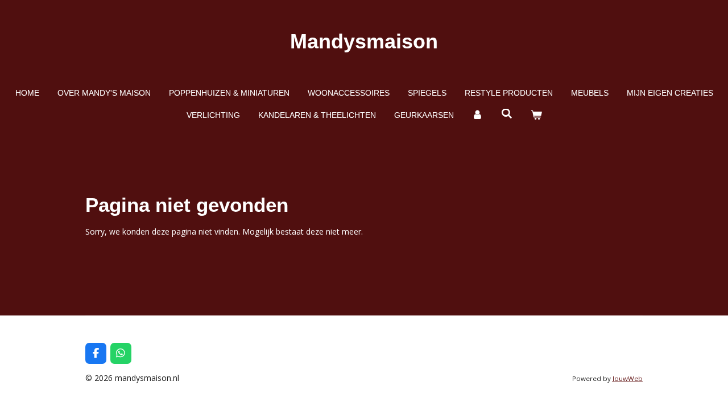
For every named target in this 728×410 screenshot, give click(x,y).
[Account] (478, 115)
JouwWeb (628, 378)
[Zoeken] (507, 114)
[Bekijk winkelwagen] (536, 115)
